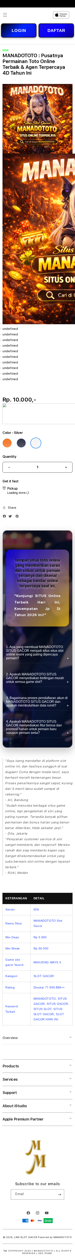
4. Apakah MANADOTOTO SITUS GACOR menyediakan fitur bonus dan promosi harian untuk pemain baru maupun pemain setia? (34, 727)
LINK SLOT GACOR (25, 1237)
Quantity (9, 457)
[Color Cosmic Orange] (7, 443)
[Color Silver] (36, 443)
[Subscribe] (59, 1194)
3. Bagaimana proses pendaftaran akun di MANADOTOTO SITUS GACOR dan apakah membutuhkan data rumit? (37, 701)
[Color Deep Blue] (21, 443)
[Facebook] (5, 517)
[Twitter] (11, 517)
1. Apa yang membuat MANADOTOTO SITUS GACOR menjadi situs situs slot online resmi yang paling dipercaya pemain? (34, 652)
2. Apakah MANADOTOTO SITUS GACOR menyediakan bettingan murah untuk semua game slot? (35, 677)
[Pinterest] (18, 517)
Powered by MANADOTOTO (55, 1237)
